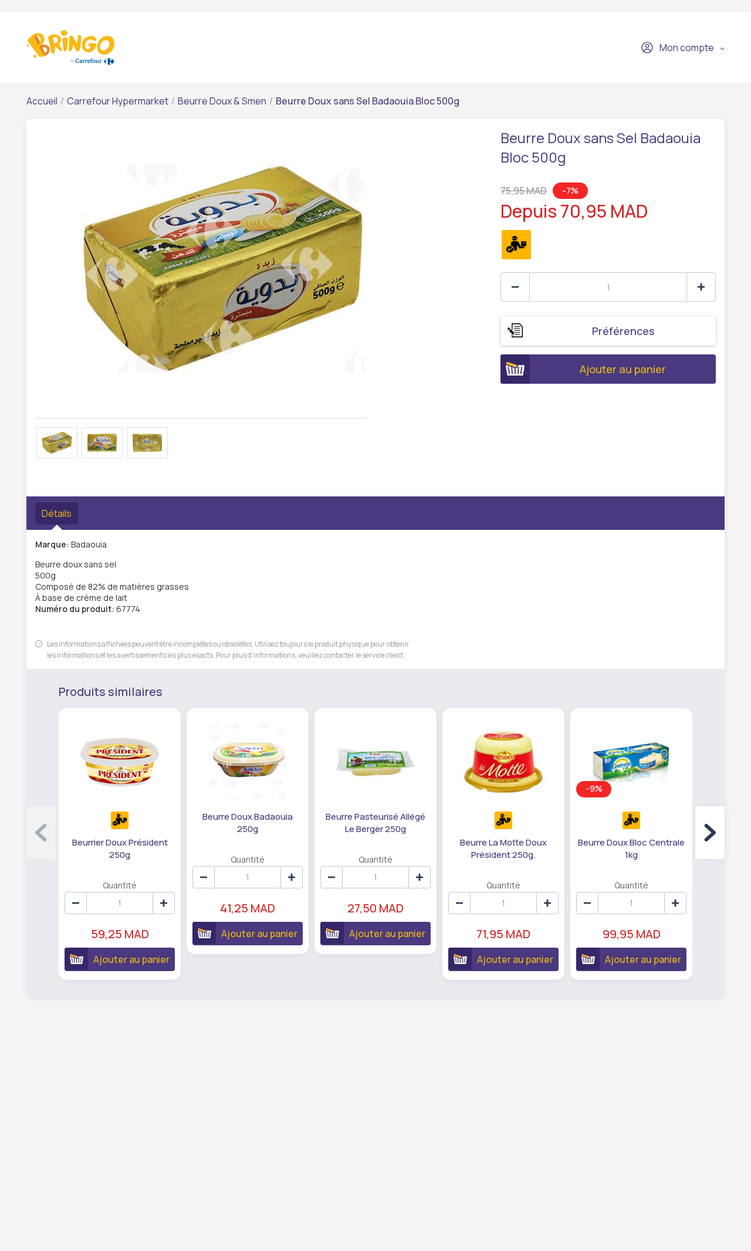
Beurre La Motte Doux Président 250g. (503, 848)
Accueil (41, 100)
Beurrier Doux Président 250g (120, 848)
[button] (710, 832)
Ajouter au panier (623, 369)
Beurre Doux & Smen (222, 100)
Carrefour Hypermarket (117, 100)
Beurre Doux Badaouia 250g (247, 822)
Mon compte (686, 47)
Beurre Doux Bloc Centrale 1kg (631, 848)
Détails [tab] (57, 513)
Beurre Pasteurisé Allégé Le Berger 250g (375, 822)
